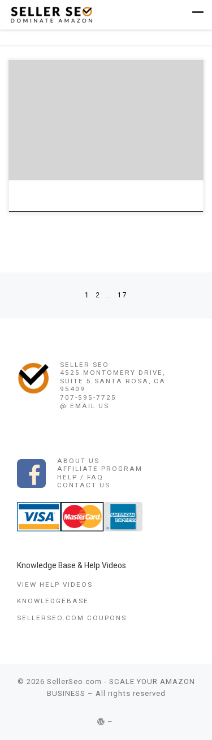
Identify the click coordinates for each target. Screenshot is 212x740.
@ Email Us (84, 406)
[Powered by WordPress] (101, 721)
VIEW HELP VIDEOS (55, 584)
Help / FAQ (80, 477)
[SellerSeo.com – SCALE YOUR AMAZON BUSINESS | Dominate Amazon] (50, 13)
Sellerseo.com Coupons (72, 618)
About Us (78, 461)
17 (123, 295)
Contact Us (83, 485)
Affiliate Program (99, 469)
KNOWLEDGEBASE (53, 601)
